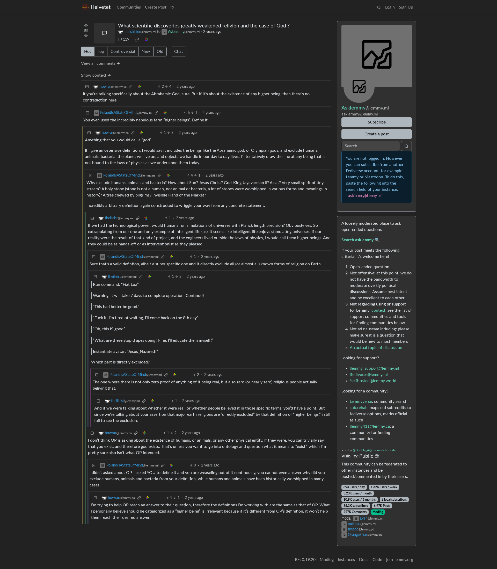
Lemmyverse (361, 401)
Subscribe (377, 122)
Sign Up (406, 7)
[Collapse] (87, 87)
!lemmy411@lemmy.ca (370, 426)
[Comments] (104, 33)
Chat (178, 51)
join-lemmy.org (399, 560)
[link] (136, 40)
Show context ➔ (96, 75)
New (146, 51)
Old (160, 51)
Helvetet (101, 7)
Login (390, 7)
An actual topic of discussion (376, 348)
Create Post (155, 7)
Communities (129, 7)
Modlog (377, 512)
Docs (363, 560)
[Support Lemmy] (172, 7)
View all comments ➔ (100, 63)
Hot (87, 51)
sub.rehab (359, 408)
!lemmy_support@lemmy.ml (374, 368)
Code (377, 560)
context (378, 310)
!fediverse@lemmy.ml (369, 375)
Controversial (123, 51)
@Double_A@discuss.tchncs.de (374, 450)
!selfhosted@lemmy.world (373, 381)
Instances (346, 560)
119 (126, 39)
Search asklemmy (357, 240)
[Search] (379, 7)
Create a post (376, 134)
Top (101, 51)
